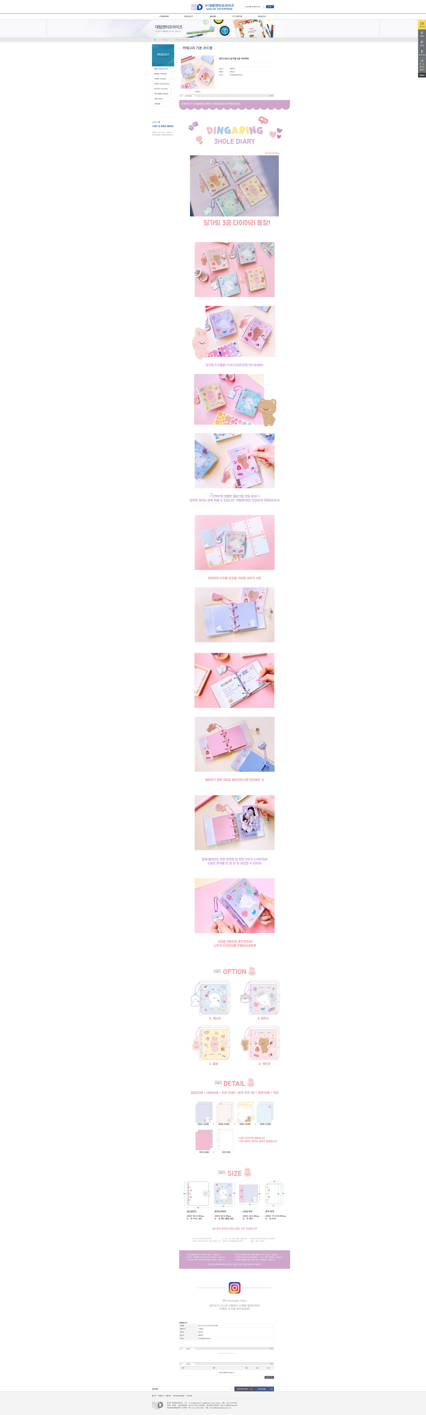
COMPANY (164, 16)
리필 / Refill (158, 99)
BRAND (213, 16)
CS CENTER (237, 16)
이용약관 (168, 1396)
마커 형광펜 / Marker (161, 94)
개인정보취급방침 (178, 1396)
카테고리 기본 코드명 (182, 40)
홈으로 (154, 1396)
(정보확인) (202, 1405)
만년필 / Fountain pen (162, 84)
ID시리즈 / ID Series (161, 89)
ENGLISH (262, 16)
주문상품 (157, 104)
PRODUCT (188, 16)
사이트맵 (189, 1396)
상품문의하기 (269, 1377)
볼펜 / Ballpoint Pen (161, 69)
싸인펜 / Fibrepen (160, 79)
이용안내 (161, 1396)
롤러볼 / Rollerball (160, 74)
